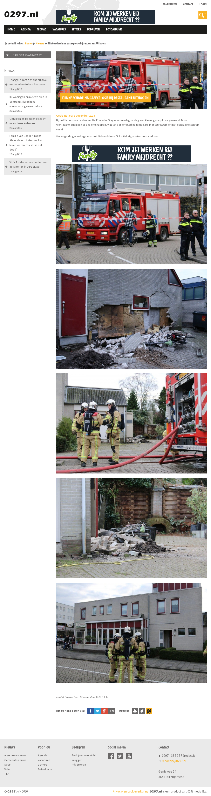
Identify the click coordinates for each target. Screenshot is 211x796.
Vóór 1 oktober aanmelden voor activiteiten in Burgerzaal (29, 166)
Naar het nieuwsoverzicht (27, 55)
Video (7, 769)
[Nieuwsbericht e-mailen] (111, 710)
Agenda (26, 29)
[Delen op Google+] (104, 710)
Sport (7, 764)
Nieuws (41, 29)
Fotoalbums (114, 29)
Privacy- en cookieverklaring (131, 791)
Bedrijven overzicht (84, 755)
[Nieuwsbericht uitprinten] (135, 710)
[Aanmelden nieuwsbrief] (142, 710)
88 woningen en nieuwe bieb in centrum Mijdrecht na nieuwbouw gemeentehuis (28, 103)
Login (203, 4)
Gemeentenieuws (15, 760)
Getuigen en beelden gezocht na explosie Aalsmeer (27, 123)
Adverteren (170, 4)
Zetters (76, 29)
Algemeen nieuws (15, 755)
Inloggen (77, 760)
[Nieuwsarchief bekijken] (149, 710)
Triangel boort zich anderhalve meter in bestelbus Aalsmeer (28, 84)
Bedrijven (93, 29)
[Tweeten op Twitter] (97, 710)
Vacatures (59, 29)
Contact (188, 4)
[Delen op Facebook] (90, 710)
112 (6, 774)
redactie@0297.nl (174, 761)
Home (11, 29)
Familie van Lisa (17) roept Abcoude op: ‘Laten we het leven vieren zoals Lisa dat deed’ (25, 145)
